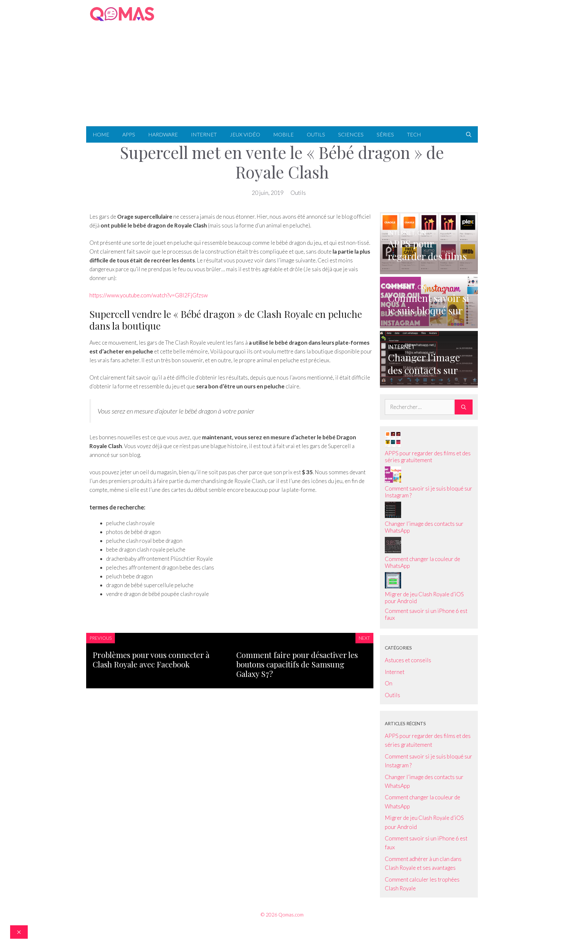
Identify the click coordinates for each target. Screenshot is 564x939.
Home (101, 134)
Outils (316, 134)
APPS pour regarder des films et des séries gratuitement (428, 456)
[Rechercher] (463, 407)
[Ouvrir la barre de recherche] (469, 134)
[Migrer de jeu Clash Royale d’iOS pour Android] (393, 586)
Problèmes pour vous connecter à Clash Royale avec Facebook (151, 659)
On (388, 683)
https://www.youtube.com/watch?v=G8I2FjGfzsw (148, 295)
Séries (385, 134)
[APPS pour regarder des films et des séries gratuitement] (429, 269)
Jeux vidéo (245, 134)
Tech (414, 134)
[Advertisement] (282, 77)
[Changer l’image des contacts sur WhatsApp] (429, 383)
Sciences (351, 134)
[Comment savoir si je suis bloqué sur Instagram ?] (429, 324)
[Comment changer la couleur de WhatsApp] (393, 551)
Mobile (283, 134)
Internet (204, 134)
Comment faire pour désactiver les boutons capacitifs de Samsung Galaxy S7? (297, 664)
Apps (128, 134)
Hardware (163, 134)
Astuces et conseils (408, 660)
